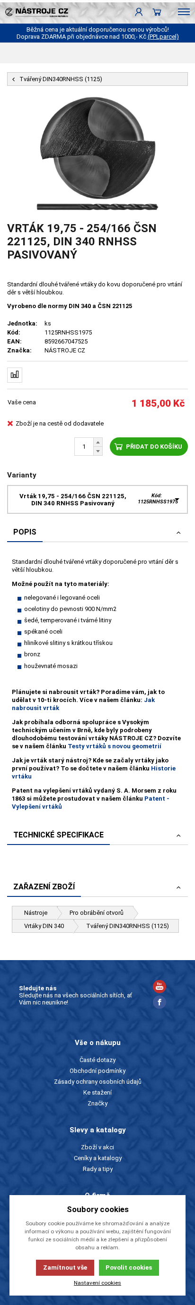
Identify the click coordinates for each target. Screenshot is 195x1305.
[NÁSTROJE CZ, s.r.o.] (34, 12)
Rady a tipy (98, 1168)
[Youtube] (159, 987)
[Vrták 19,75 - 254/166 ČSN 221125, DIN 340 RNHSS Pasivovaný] (97, 153)
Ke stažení (97, 1092)
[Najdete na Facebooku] (159, 1003)
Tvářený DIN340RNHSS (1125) (127, 925)
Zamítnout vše (65, 1267)
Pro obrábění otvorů (97, 912)
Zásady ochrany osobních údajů (98, 1081)
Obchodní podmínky (97, 1070)
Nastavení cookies (97, 1283)
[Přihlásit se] (139, 12)
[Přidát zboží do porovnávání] (14, 375)
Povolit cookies (129, 1267)
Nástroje (35, 912)
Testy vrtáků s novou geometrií (114, 746)
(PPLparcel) (163, 36)
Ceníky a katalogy (98, 1158)
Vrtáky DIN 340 (44, 925)
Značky (97, 1103)
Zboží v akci (97, 1147)
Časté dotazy (97, 1059)
